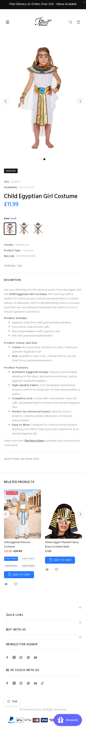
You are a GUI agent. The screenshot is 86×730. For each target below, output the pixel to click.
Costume (27, 250)
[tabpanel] (43, 99)
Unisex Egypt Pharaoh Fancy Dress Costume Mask (62, 544)
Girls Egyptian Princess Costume (17, 544)
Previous (6, 101)
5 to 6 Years (28, 559)
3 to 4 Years (11, 559)
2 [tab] (44, 159)
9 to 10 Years (28, 566)
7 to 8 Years (11, 566)
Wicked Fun (22, 245)
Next (80, 101)
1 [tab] (42, 159)
